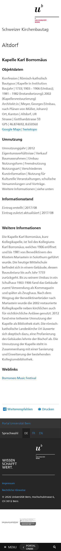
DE (26, 433)
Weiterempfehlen (20, 409)
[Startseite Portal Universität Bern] (47, 13)
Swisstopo (30, 129)
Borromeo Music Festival (19, 378)
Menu (12, 546)
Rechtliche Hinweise (13, 490)
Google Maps (11, 129)
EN (41, 433)
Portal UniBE (31, 547)
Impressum (8, 483)
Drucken (48, 409)
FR (33, 433)
